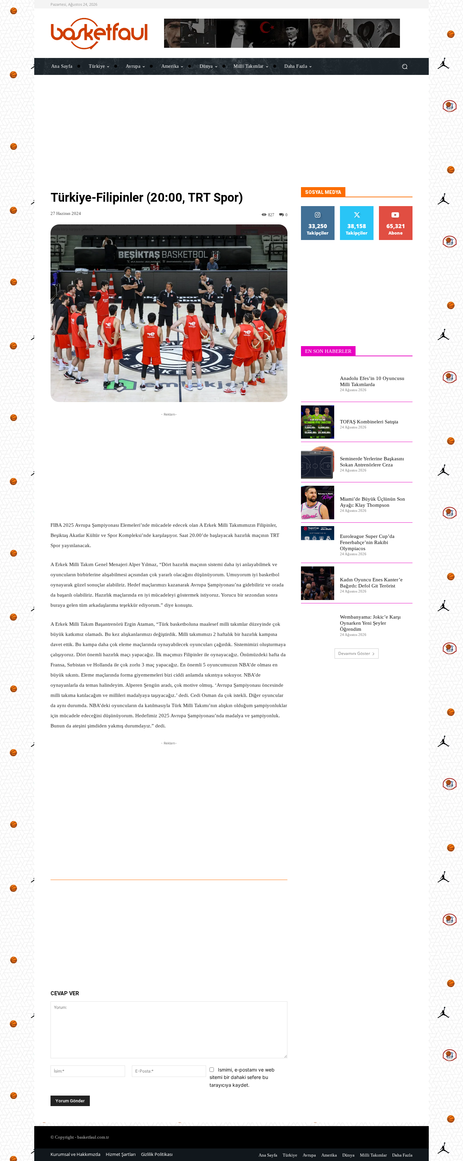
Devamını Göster (354, 653)
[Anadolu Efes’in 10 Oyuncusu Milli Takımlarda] (318, 382)
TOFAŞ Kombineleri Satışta (369, 421)
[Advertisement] (231, 139)
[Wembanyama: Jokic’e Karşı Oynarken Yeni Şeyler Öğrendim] (318, 623)
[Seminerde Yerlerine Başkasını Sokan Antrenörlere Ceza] (318, 462)
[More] (253, 861)
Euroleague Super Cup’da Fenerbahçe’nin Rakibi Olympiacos (367, 542)
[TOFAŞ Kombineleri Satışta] (318, 422)
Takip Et (317, 208)
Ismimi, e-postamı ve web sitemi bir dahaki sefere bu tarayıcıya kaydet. (242, 1077)
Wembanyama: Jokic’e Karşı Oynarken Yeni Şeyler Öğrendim (370, 623)
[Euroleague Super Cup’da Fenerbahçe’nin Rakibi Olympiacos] (318, 543)
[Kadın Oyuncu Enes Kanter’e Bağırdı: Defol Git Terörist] (318, 583)
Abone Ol (395, 208)
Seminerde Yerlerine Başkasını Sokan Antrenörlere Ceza (372, 461)
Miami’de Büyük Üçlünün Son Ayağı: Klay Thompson (372, 502)
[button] (404, 66)
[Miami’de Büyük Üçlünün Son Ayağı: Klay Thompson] (318, 502)
